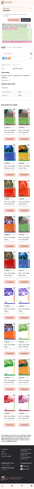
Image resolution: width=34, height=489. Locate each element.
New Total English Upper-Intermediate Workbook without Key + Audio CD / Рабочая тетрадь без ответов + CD (9, 310)
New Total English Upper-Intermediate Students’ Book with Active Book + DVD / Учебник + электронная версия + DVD (9, 346)
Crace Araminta (8, 134)
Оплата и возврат (6, 456)
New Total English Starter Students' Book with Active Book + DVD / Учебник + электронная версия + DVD (24, 382)
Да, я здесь (25, 20)
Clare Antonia (8, 206)
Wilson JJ (15, 206)
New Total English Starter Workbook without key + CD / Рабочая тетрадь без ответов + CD (24, 346)
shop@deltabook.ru (26, 463)
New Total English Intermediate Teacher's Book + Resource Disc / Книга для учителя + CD (24, 203)
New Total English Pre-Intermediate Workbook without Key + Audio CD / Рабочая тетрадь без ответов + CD (9, 417)
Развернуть (4, 80)
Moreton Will (22, 206)
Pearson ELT (16, 65)
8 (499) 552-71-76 (7, 463)
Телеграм (26, 466)
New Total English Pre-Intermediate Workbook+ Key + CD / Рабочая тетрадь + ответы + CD (24, 417)
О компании (4, 449)
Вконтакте (26, 469)
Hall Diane (13, 170)
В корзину (10, 139)
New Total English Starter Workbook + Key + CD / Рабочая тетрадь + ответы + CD (9, 382)
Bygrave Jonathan (24, 170)
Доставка (4, 454)
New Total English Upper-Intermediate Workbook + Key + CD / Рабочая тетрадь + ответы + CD (24, 310)
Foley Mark (7, 170)
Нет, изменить (14, 20)
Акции (3, 451)
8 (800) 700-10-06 (7, 468)
